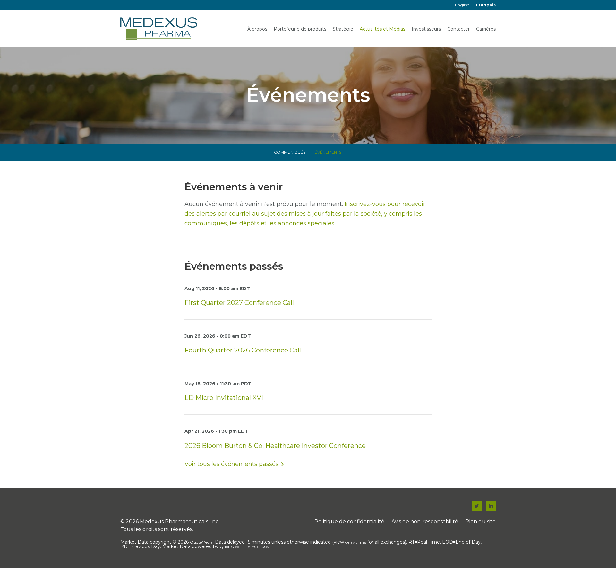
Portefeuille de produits (300, 29)
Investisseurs (426, 29)
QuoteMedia (201, 542)
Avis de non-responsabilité (424, 522)
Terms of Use (256, 546)
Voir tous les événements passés (231, 463)
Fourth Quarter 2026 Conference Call (242, 350)
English (462, 5)
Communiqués (289, 152)
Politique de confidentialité (349, 522)
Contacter (458, 29)
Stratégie (343, 29)
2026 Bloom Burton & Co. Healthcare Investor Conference (275, 445)
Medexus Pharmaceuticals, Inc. (179, 522)
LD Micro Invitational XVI (223, 398)
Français (486, 5)
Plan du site (480, 522)
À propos (257, 29)
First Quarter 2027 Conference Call (239, 302)
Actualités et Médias (382, 29)
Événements (328, 152)
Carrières (486, 29)
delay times (355, 542)
